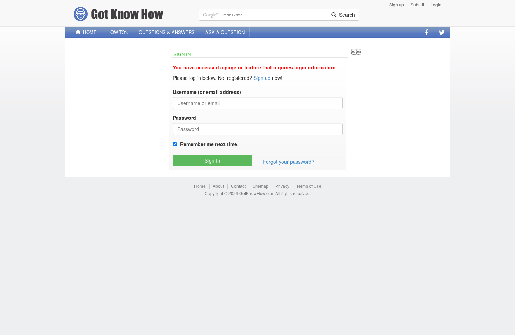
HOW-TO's (117, 32)
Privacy (282, 186)
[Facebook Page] (427, 32)
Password (184, 117)
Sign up (396, 4)
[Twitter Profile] (442, 32)
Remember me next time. (208, 144)
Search (345, 14)
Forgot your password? (288, 161)
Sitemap (260, 186)
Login (436, 4)
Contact (238, 186)
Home (200, 186)
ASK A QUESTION (225, 32)
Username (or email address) (207, 91)
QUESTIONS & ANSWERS (167, 32)
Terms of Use (308, 186)
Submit (417, 4)
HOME (88, 32)
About (218, 186)
